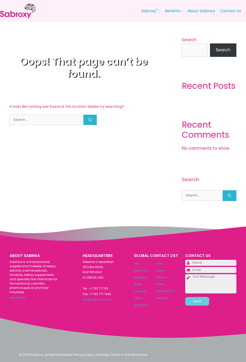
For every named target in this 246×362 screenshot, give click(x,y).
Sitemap (102, 355)
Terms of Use (120, 355)
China (138, 298)
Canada (140, 291)
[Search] (90, 120)
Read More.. (18, 298)
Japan (161, 270)
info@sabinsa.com (97, 299)
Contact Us (230, 10)
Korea (160, 284)
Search (189, 40)
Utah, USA (141, 270)
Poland (161, 277)
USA (137, 263)
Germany (141, 305)
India (160, 263)
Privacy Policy (84, 355)
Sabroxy (149, 10)
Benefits (172, 10)
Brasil (138, 284)
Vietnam (162, 298)
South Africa (165, 291)
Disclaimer (139, 355)
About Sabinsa (201, 10)
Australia (140, 277)
